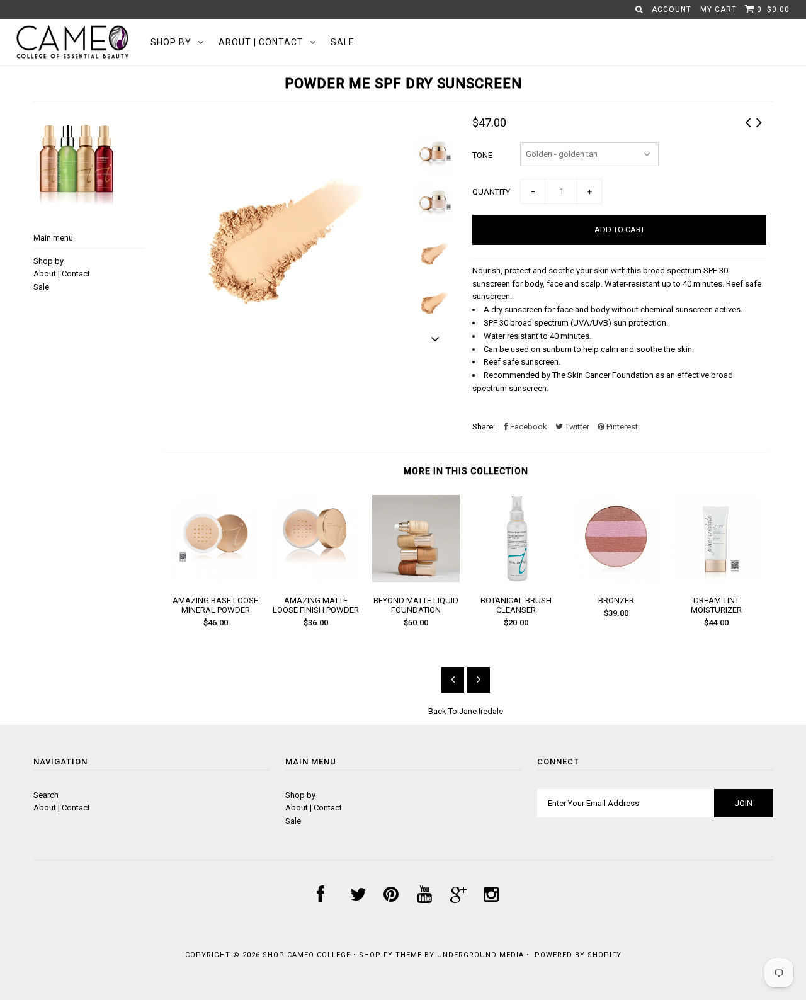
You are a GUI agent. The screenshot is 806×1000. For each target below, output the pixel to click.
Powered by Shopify (578, 955)
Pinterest (621, 426)
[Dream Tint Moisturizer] (716, 579)
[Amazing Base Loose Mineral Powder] (215, 579)
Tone (482, 155)
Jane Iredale (481, 711)
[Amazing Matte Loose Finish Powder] (316, 579)
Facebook (527, 426)
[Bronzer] (616, 579)
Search (46, 795)
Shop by (170, 42)
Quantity (491, 191)
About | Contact (261, 42)
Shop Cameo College (307, 955)
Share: (483, 426)
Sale (343, 42)
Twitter (576, 426)
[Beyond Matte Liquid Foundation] (416, 579)
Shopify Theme (390, 955)
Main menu (53, 237)
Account (671, 9)
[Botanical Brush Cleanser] (516, 579)
